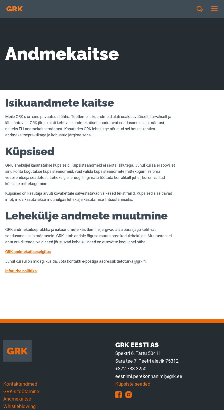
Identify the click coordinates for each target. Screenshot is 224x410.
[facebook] (120, 394)
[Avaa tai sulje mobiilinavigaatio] (214, 8)
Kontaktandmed (20, 384)
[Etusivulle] (14, 9)
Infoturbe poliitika (21, 271)
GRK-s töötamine (21, 391)
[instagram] (130, 394)
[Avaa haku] (201, 9)
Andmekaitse (17, 399)
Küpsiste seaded (132, 384)
